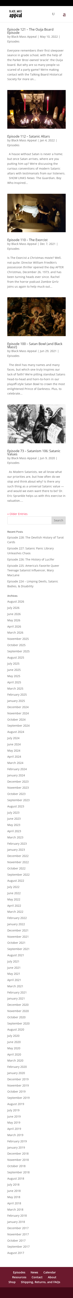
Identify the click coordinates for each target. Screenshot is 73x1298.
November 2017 (18, 1234)
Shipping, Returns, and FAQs (40, 1282)
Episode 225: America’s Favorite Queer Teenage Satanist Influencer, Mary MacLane (33, 570)
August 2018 (15, 1178)
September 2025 (18, 651)
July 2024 (13, 738)
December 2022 (18, 856)
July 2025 (13, 663)
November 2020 (18, 1011)
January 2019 (16, 1147)
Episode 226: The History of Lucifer (30, 559)
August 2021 (15, 955)
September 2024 (18, 725)
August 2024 (15, 732)
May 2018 (13, 1197)
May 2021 (13, 974)
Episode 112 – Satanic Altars (28, 136)
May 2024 (13, 750)
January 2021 (16, 998)
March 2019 (15, 1135)
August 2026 (15, 601)
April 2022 (14, 905)
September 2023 (18, 800)
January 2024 (16, 775)
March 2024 (15, 763)
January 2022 (16, 924)
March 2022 (15, 912)
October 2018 (16, 1166)
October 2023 (16, 794)
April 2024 (14, 756)
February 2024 (17, 769)
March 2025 (15, 688)
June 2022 (14, 893)
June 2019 (14, 1116)
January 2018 (16, 1222)
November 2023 (18, 787)
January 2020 (16, 1073)
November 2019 (18, 1085)
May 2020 (13, 1048)
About (52, 1277)
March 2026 (15, 632)
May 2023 (13, 825)
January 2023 (16, 850)
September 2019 (18, 1098)
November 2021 (18, 937)
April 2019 (14, 1129)
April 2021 (14, 980)
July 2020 (13, 1036)
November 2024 (18, 713)
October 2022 (16, 868)
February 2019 (17, 1141)
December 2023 (18, 781)
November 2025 (18, 639)
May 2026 (13, 620)
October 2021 (16, 943)
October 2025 (16, 645)
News (34, 1272)
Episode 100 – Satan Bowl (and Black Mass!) (34, 345)
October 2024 (16, 719)
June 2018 (14, 1191)
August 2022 (15, 881)
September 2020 (18, 1023)
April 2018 (14, 1203)
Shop (12, 1282)
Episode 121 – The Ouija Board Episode (30, 31)
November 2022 (18, 862)
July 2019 (13, 1110)
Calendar (49, 1272)
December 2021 (18, 930)
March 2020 (15, 1060)
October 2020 (16, 1017)
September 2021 (18, 949)
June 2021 (14, 968)
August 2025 (15, 657)
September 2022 (18, 874)
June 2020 (14, 1042)
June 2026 (14, 614)
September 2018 (18, 1172)
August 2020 (15, 1029)
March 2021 (15, 986)
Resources (19, 1277)
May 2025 (13, 676)
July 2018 (13, 1184)
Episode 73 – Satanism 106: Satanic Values (33, 452)
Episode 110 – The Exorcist (27, 240)
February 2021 (17, 992)
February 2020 (17, 1067)
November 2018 (18, 1160)
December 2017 (18, 1228)
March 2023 (15, 837)
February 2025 (17, 694)
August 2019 (15, 1104)
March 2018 (15, 1209)
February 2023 (17, 843)
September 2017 (18, 1246)
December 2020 (18, 1005)
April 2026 (14, 626)
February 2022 (17, 918)
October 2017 (16, 1240)
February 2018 (17, 1215)
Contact (37, 1277)
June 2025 (14, 670)
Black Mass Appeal (24, 36)
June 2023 (14, 818)
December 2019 (18, 1079)
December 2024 (18, 707)
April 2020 (14, 1054)
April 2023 (14, 831)
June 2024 (14, 744)
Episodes (13, 41)
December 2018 (18, 1153)
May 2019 (13, 1122)
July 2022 (13, 887)
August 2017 (15, 1253)
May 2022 (13, 899)
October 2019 (16, 1091)
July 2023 (13, 812)
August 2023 (15, 806)
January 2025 (16, 701)
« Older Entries (17, 514)
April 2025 (14, 682)
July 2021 (13, 961)
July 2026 (13, 608)
